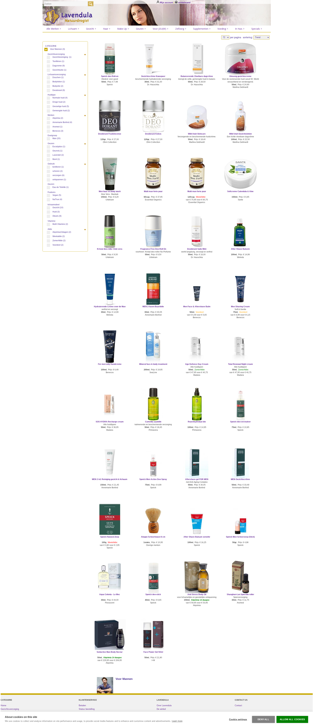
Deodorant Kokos (153, 134)
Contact (238, 705)
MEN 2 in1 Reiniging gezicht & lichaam (109, 479)
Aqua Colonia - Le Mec (109, 594)
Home (3, 705)
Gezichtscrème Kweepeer (153, 76)
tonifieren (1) (58, 167)
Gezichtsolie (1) (59, 70)
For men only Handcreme (109, 364)
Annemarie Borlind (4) (62, 122)
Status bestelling (87, 709)
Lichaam (73, 28)
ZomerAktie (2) (59, 241)
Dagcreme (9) (58, 66)
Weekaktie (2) (58, 236)
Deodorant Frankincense (109, 134)
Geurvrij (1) (57, 151)
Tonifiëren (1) (58, 61)
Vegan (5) (56, 195)
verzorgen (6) (58, 175)
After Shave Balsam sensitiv (197, 537)
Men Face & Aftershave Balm (196, 306)
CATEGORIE (51, 46)
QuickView (109, 63)
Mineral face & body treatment (153, 364)
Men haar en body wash (110, 191)
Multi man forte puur (153, 191)
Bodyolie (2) (57, 86)
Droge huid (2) (58, 102)
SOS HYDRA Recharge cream (110, 422)
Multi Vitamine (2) (60, 224)
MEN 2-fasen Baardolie (153, 306)
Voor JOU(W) (160, 28)
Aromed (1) (57, 127)
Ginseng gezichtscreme (240, 76)
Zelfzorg (180, 28)
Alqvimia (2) (57, 118)
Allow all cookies (292, 719)
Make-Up (123, 28)
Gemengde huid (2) (61, 111)
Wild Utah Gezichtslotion (240, 134)
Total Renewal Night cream (240, 364)
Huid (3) (56, 212)
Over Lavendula (164, 705)
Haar (106, 28)
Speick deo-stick (153, 594)
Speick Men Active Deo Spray (153, 479)
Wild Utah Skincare (197, 134)
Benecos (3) (57, 131)
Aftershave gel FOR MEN (196, 479)
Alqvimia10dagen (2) (61, 232)
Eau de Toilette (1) (60, 187)
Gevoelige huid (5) (60, 106)
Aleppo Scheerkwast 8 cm (153, 537)
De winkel (161, 709)
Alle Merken (53, 28)
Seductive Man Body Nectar (110, 652)
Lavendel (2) (58, 155)
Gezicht (91, 28)
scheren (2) (57, 171)
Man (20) (56, 138)
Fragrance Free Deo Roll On (153, 249)
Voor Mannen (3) (57, 49)
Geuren (141, 28)
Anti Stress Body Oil (196, 594)
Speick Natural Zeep (109, 537)
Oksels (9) (56, 216)
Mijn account (166, 2)
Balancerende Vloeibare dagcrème (197, 76)
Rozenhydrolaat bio (197, 422)
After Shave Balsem (240, 249)
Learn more (177, 721)
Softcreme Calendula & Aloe (240, 191)
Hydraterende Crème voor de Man (110, 306)
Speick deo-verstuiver (240, 422)
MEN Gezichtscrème (240, 479)
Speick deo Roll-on (109, 76)
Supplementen (201, 28)
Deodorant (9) (58, 90)
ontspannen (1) (59, 180)
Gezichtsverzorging (10, 709)
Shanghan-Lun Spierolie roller (240, 594)
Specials (256, 28)
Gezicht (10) (57, 208)
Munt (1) (56, 159)
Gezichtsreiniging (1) (61, 57)
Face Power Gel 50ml (153, 652)
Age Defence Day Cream (196, 364)
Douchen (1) (58, 77)
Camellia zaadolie (153, 422)
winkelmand (184, 2)
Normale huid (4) (59, 98)
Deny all (263, 719)
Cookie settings (238, 719)
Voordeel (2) (57, 245)
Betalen (82, 705)
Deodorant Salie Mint (196, 249)
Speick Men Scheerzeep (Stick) (240, 537)
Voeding (222, 28)
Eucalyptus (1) (58, 147)
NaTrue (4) (57, 199)
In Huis (239, 28)
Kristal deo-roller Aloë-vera (109, 249)
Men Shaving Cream (240, 306)
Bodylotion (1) (58, 82)
